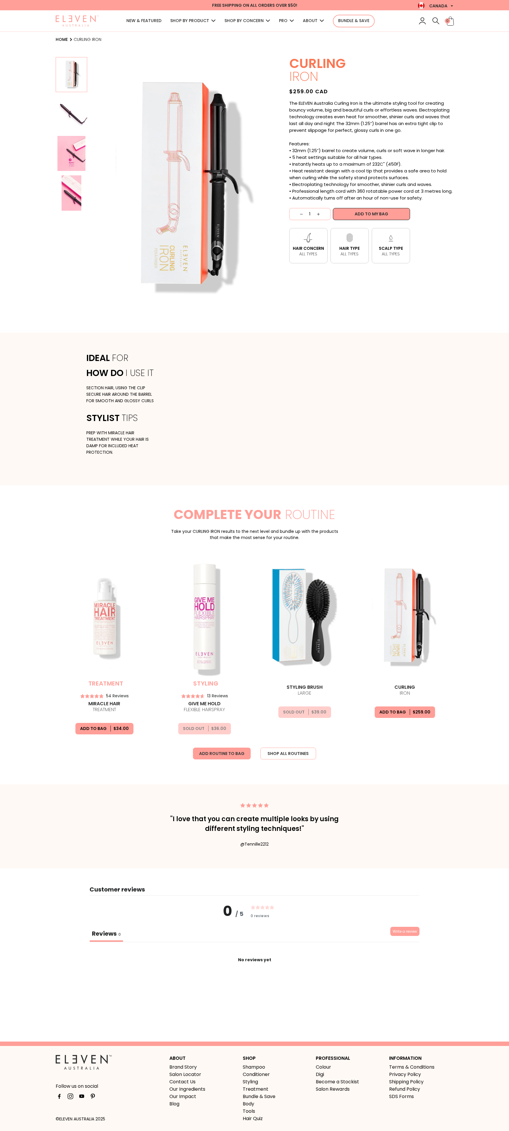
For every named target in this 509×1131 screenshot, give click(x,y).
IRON (404, 690)
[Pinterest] (92, 1097)
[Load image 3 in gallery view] (71, 153)
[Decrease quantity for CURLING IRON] (296, 214)
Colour (323, 1067)
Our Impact (182, 1096)
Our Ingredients (187, 1089)
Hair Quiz (253, 1118)
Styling (250, 1081)
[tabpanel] (254, 985)
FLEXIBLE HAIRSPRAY (204, 707)
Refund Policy (404, 1089)
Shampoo (254, 1067)
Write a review (405, 931)
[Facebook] (59, 1097)
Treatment (255, 1089)
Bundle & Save (259, 1096)
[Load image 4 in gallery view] (71, 192)
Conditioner (256, 1074)
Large (305, 690)
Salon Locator (185, 1074)
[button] (193, 21)
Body (248, 1103)
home (62, 39)
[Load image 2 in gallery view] (71, 114)
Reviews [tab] (106, 933)
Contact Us (182, 1081)
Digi (320, 1074)
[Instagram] (70, 1097)
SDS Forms (401, 1096)
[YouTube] (81, 1097)
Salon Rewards (333, 1089)
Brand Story (183, 1067)
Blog (174, 1103)
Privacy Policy (405, 1074)
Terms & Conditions (411, 1067)
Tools (249, 1111)
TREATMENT (104, 707)
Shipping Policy (406, 1081)
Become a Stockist (337, 1081)
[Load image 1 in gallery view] (71, 74)
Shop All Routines (288, 753)
